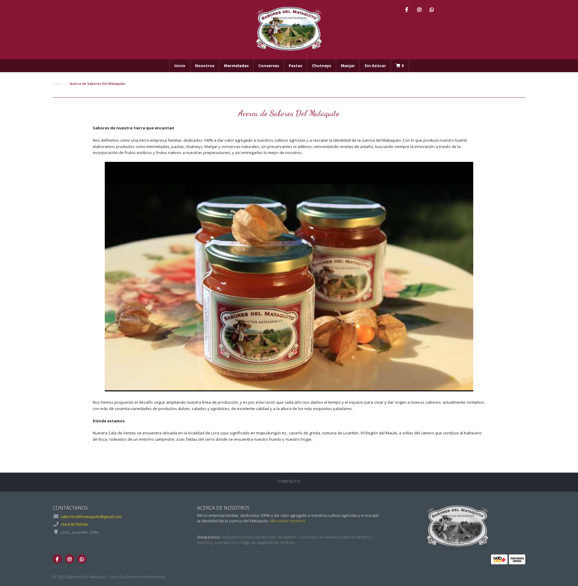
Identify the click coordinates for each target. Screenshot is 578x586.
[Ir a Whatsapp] (431, 9)
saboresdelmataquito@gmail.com (91, 516)
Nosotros (204, 65)
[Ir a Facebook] (406, 9)
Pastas (295, 65)
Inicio (179, 65)
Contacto (289, 481)
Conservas (268, 65)
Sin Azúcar (375, 65)
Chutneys (321, 65)
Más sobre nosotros (287, 520)
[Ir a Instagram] (419, 9)
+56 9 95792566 (74, 524)
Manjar (348, 65)
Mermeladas (236, 65)
